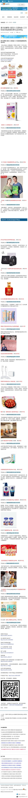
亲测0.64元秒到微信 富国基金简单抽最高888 (11, 776)
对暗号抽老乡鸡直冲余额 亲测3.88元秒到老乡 (11, 778)
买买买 (10, 22)
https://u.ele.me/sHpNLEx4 (7, 652)
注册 (26, 13)
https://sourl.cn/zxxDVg (6, 648)
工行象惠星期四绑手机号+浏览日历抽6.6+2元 (11, 758)
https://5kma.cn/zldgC (6, 665)
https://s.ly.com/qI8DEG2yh (7, 644)
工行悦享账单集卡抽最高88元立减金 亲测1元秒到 (12, 745)
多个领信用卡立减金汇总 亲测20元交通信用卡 (11, 771)
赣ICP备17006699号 (18, 789)
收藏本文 (25, 707)
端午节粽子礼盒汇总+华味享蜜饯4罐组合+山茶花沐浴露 (13, 747)
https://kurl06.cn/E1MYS (6, 635)
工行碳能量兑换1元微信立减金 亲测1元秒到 (11, 774)
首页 (3, 17)
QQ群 (5, 1)
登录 (22, 13)
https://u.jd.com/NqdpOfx (6, 59)
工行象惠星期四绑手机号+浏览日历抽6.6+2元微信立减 (13, 734)
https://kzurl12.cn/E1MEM (7, 639)
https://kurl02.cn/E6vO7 (6, 657)
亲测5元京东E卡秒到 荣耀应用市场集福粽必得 (11, 730)
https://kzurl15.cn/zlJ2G (6, 670)
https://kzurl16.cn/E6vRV (6, 661)
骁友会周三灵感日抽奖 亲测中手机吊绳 (10, 738)
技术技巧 (22, 17)
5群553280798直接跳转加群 (16, 704)
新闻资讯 (9, 17)
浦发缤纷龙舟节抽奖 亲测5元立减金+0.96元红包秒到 (13, 740)
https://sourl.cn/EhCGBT (14, 675)
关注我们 (11, 1)
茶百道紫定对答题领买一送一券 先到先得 (10, 736)
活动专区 (16, 17)
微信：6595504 (21, 794)
